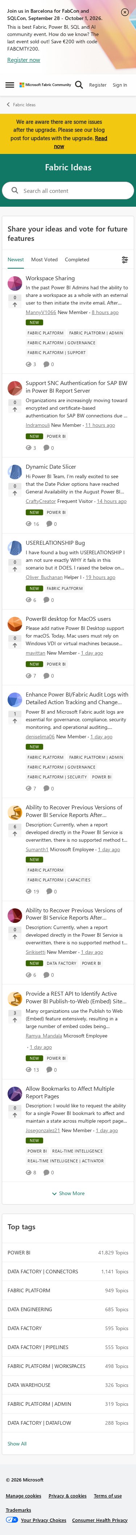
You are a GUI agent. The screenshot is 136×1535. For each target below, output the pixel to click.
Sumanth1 (37, 849)
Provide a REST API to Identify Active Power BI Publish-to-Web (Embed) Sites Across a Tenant (75, 997)
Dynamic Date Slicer (51, 466)
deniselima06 (40, 736)
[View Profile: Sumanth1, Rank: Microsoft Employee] (15, 812)
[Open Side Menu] (10, 84)
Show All (17, 1443)
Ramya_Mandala (44, 1035)
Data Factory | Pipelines (38, 1347)
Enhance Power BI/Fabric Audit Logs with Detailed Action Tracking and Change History (77, 698)
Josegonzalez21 (43, 1130)
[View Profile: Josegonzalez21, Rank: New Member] (15, 1094)
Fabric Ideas (24, 104)
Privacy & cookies (68, 1495)
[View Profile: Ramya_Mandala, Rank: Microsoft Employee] (15, 999)
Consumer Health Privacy (100, 1520)
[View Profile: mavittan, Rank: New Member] (15, 624)
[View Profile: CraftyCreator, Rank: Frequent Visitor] (15, 472)
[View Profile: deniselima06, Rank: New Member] (15, 700)
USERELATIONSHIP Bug (55, 542)
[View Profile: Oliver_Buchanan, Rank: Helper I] (15, 548)
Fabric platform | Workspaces (46, 1366)
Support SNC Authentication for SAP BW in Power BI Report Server (76, 386)
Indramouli (38, 424)
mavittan (35, 652)
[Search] (79, 84)
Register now (23, 59)
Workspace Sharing (50, 278)
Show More (72, 1193)
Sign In (120, 85)
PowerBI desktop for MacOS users (68, 618)
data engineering (30, 1309)
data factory (25, 1328)
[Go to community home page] (45, 85)
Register (98, 85)
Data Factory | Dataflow (39, 1422)
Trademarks (18, 1510)
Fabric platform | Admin (39, 1403)
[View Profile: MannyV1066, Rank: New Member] (15, 283)
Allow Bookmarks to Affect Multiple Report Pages (70, 1092)
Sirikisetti (35, 951)
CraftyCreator (41, 500)
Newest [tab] (16, 259)
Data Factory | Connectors (43, 1271)
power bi (19, 1252)
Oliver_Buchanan (44, 577)
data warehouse (29, 1384)
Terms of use (108, 1495)
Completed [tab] (77, 259)
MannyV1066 (41, 312)
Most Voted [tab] (44, 259)
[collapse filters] (123, 259)
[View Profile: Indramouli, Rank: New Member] (15, 388)
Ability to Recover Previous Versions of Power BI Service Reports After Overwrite (74, 811)
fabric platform (29, 1290)
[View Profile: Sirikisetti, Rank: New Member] (15, 915)
